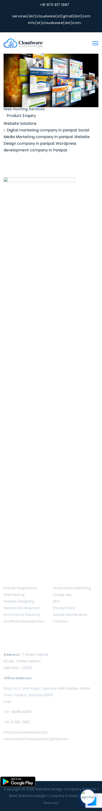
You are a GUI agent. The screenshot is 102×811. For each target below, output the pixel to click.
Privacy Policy (64, 608)
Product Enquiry (21, 115)
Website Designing (19, 601)
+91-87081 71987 (17, 722)
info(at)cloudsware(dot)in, (26, 732)
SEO (56, 601)
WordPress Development (24, 621)
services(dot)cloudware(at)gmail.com (36, 739)
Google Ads (62, 594)
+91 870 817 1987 (54, 4)
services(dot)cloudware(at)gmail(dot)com (51, 16)
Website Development (22, 608)
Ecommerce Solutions (22, 614)
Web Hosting (14, 594)
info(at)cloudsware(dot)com (54, 22)
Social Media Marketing (72, 588)
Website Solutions (20, 123)
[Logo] (23, 43)
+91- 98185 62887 (18, 712)
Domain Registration (20, 588)
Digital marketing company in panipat (42, 130)
